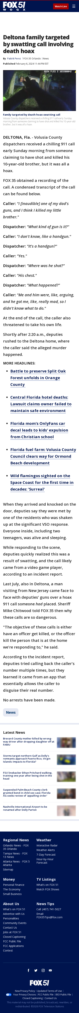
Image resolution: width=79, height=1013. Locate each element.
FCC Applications (13, 946)
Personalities (11, 918)
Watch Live (61, 6)
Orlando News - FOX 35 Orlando (16, 847)
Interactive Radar (47, 845)
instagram (43, 970)
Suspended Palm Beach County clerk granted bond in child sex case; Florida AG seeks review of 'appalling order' (26, 792)
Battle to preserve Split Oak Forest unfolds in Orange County (38, 377)
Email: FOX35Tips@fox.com (49, 915)
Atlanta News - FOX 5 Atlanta (16, 863)
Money (9, 879)
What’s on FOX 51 (47, 885)
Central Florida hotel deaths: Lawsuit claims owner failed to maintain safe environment (41, 404)
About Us (11, 903)
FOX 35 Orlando (32, 58)
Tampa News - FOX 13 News (15, 855)
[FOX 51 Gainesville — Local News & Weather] (14, 6)
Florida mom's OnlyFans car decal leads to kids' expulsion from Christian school (39, 430)
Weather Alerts (45, 850)
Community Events (14, 923)
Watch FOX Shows (47, 889)
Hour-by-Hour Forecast (44, 860)
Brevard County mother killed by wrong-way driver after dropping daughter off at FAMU (28, 741)
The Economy (11, 889)
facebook (29, 970)
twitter (36, 970)
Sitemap (8, 869)
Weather (43, 840)
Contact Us (10, 927)
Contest (8, 950)
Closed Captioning (14, 937)
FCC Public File (12, 941)
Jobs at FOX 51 (12, 932)
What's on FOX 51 (14, 909)
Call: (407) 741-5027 (48, 909)
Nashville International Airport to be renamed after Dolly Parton (25, 808)
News (46, 58)
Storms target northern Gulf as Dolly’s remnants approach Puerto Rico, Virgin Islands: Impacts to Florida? (26, 758)
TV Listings (46, 879)
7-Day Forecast (46, 854)
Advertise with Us (14, 914)
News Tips (45, 903)
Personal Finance (13, 885)
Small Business (12, 894)
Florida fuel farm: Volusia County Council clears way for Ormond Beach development (43, 456)
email (50, 970)
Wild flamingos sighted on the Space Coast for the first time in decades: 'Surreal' (42, 482)
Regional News (16, 840)
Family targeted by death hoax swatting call (31, 114)
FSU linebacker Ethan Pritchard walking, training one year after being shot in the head (27, 775)
